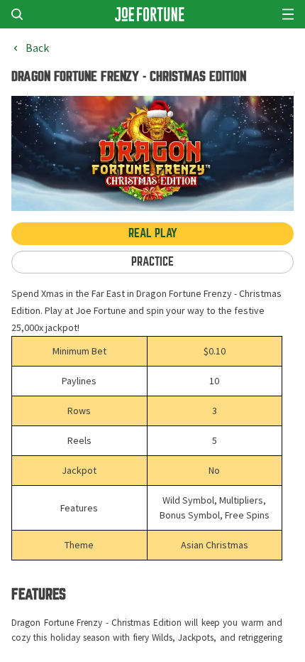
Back (37, 48)
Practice (152, 262)
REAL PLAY (152, 233)
